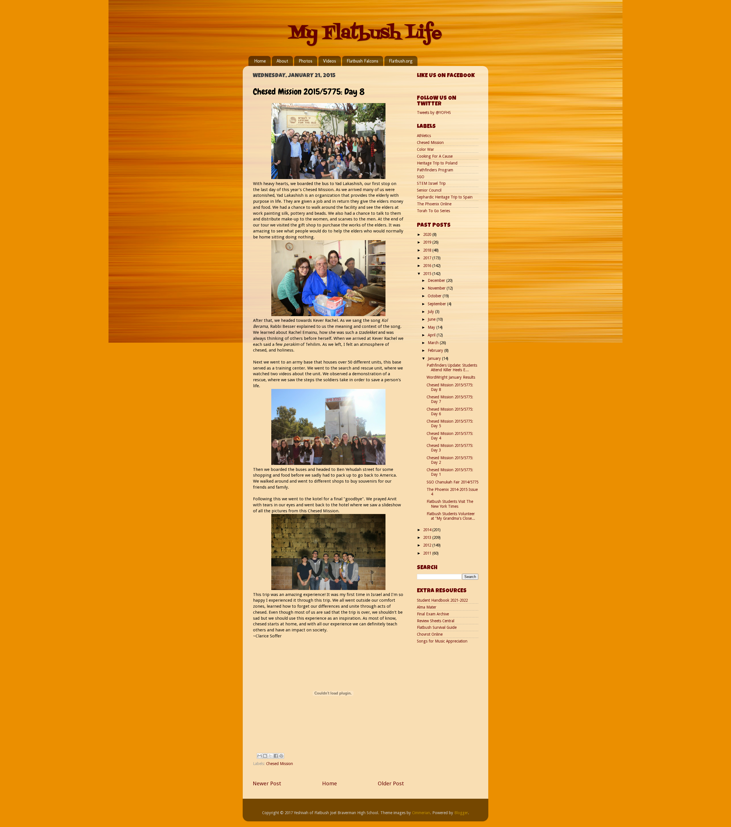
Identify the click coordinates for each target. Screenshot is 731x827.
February (436, 350)
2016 (427, 265)
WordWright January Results (451, 377)
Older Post (391, 783)
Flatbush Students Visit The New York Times (450, 503)
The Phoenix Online (434, 204)
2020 (427, 234)
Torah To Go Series (433, 210)
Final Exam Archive (433, 614)
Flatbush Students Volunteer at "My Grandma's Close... (451, 516)
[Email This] (259, 756)
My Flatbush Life (365, 34)
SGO (420, 176)
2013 (427, 537)
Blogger (461, 812)
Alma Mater (426, 607)
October (435, 296)
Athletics (424, 135)
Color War (425, 149)
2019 (427, 242)
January (435, 358)
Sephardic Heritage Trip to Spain (445, 197)
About (282, 61)
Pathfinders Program (435, 170)
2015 (427, 273)
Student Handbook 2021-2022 (442, 600)
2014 (427, 529)
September (437, 304)
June (432, 319)
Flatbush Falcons (362, 61)
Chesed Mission (279, 763)
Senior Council (429, 190)
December (437, 280)
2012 (427, 545)
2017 (427, 258)
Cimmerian (421, 812)
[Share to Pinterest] (281, 756)
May (432, 327)
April (432, 335)
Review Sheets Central (435, 621)
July (431, 311)
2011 (427, 553)
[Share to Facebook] (276, 756)
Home (260, 61)
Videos (329, 61)
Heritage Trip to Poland (437, 163)
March (434, 342)
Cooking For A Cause (435, 156)
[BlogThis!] (265, 756)
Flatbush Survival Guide (437, 627)
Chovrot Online (430, 634)
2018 (427, 250)
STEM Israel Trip (431, 183)
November (437, 288)
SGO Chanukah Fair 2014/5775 (452, 482)
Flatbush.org (401, 61)
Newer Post (267, 783)
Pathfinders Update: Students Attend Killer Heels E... (452, 367)
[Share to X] (270, 756)
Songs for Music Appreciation (442, 641)
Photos (305, 61)
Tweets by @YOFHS (434, 112)
